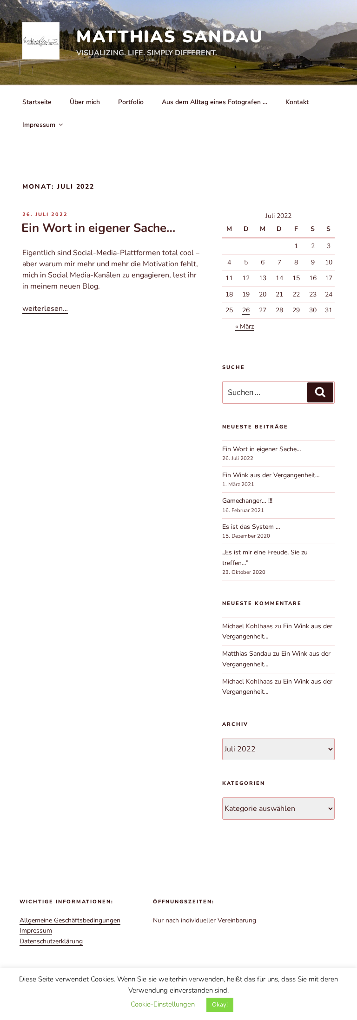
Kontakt (297, 102)
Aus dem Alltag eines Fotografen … (214, 102)
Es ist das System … (251, 526)
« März (244, 326)
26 (246, 310)
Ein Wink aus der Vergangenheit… (271, 475)
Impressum (38, 124)
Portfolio (131, 102)
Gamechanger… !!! (247, 500)
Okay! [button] (220, 1004)
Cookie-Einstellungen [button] (163, 1004)
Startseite (37, 102)
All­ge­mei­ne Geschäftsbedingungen (70, 920)
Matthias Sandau (170, 37)
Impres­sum (36, 930)
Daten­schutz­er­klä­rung (51, 941)
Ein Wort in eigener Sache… (98, 228)
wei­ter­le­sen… (45, 308)
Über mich (85, 102)
